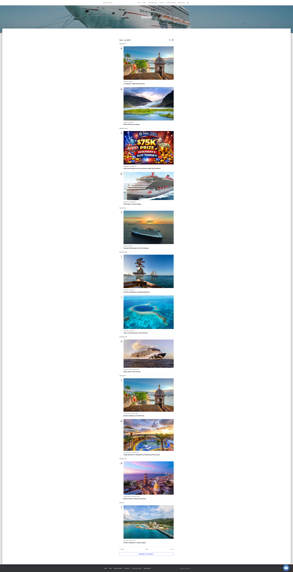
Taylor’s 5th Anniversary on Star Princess (136, 333)
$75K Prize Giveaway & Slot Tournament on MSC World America (142, 168)
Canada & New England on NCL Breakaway (136, 248)
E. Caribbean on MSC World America (134, 84)
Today (146, 549)
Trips (144, 2)
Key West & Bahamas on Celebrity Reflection (137, 292)
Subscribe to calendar (146, 554)
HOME (139, 2)
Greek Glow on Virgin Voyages (132, 204)
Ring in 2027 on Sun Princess (132, 372)
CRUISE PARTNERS (152, 2)
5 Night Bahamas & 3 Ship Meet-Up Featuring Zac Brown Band (142, 455)
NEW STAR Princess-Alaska (132, 124)
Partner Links (181, 2)
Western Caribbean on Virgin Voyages (135, 543)
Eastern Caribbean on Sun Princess (134, 416)
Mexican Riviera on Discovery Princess (135, 499)
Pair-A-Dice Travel (171, 2)
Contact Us (162, 2)
